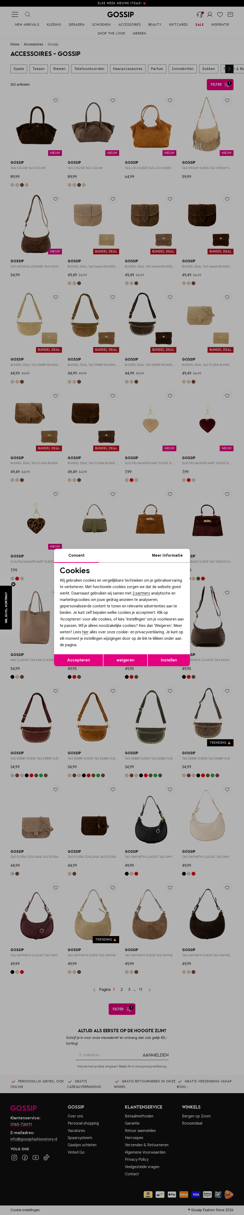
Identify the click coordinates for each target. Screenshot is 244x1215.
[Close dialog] (209, 567)
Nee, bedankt (91, 661)
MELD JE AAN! (91, 651)
